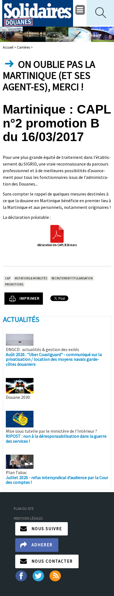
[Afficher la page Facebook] (21, 575)
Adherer (42, 544)
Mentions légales (28, 518)
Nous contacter (52, 561)
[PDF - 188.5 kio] (57, 233)
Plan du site (24, 508)
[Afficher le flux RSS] (56, 575)
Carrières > (25, 47)
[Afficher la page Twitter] (38, 575)
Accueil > (10, 47)
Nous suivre (47, 528)
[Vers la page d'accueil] (37, 13)
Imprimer (30, 298)
